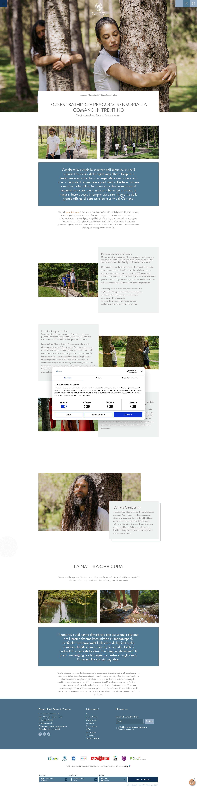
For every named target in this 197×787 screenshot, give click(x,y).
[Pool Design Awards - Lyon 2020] (124, 758)
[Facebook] (40, 734)
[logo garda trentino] (83, 758)
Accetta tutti (128, 415)
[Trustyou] (138, 758)
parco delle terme (72, 212)
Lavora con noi (91, 726)
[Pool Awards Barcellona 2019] (115, 758)
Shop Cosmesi (91, 732)
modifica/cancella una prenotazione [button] (149, 785)
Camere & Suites (92, 717)
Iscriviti (149, 721)
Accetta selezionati (98, 415)
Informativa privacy (111, 766)
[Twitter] (48, 734)
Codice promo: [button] (133, 785)
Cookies (102, 766)
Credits (92, 766)
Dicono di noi (91, 720)
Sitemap (97, 766)
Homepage (83, 95)
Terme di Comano (92, 738)
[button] (54, 779)
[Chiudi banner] (141, 371)
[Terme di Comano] (64, 758)
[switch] (87, 406)
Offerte (88, 729)
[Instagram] (44, 734)
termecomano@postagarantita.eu (55, 726)
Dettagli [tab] (98, 378)
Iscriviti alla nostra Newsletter (127, 717)
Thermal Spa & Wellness (96, 95)
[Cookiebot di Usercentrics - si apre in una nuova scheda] (128, 371)
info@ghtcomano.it (45, 723)
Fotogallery (90, 723)
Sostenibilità (90, 735)
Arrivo (88, 714)
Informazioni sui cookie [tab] (129, 378)
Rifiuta (69, 415)
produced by (121, 766)
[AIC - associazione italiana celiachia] (100, 758)
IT (170, 4)
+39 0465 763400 (46, 720)
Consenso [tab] (67, 378)
